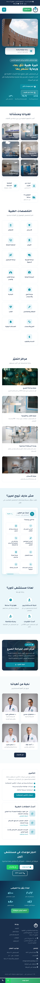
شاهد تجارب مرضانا (20, 910)
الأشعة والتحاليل (14, 935)
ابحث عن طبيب (28, 92)
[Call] (2, 980)
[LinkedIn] (14, 4)
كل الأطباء (20, 755)
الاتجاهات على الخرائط (31, 964)
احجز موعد (27, 9)
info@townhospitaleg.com (30, 961)
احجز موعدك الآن (28, 86)
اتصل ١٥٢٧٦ (19, 873)
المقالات (16, 938)
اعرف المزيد (21, 664)
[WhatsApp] (8, 980)
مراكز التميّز (16, 931)
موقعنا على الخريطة (31, 967)
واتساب (11, 867)
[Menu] (4, 10)
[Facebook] (22, 4)
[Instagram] (20, 4)
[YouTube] (18, 4)
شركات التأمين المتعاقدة (24, 795)
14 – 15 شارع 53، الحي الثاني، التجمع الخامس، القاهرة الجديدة (30, 941)
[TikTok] (16, 4)
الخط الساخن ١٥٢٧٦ (31, 952)
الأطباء (17, 928)
